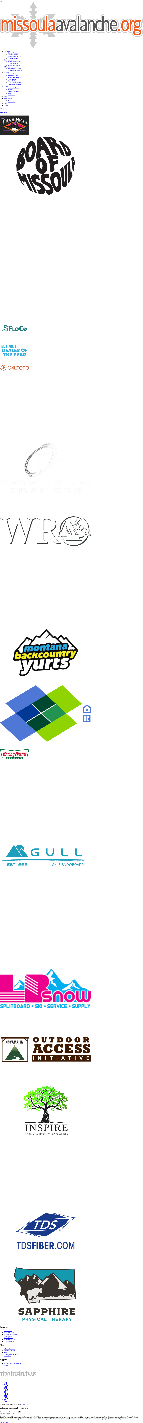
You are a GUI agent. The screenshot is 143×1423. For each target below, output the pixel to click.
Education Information (15, 70)
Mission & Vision (13, 88)
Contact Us (11, 95)
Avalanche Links (13, 75)
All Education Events (14, 69)
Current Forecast (13, 53)
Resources (7, 72)
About (6, 86)
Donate (6, 105)
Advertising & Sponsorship (12, 1363)
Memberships (8, 98)
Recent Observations (14, 62)
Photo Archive (12, 79)
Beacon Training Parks (11, 1354)
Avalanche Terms (15, 82)
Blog (5, 96)
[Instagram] (6, 1392)
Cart (5, 103)
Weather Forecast (15, 84)
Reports (10, 89)
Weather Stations (13, 74)
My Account (11, 102)
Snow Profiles (12, 81)
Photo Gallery (8, 1336)
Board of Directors (13, 91)
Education (7, 67)
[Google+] (6, 1399)
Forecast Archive (13, 55)
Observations (8, 60)
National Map (13, 58)
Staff (9, 93)
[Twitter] (6, 1388)
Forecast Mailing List (14, 56)
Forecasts (7, 51)
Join (9, 100)
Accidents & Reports (14, 77)
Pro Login (5, 1422)
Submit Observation (14, 65)
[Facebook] (6, 1384)
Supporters (3, 112)
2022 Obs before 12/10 (15, 63)
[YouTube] (6, 1396)
